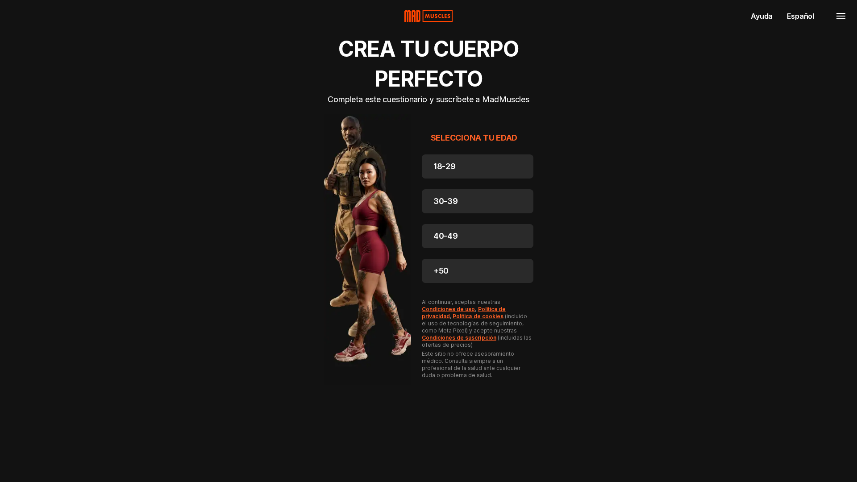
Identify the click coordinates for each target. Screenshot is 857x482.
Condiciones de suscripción (459, 337)
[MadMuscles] (428, 16)
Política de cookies (478, 316)
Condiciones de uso (448, 309)
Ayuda (762, 16)
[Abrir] (841, 16)
